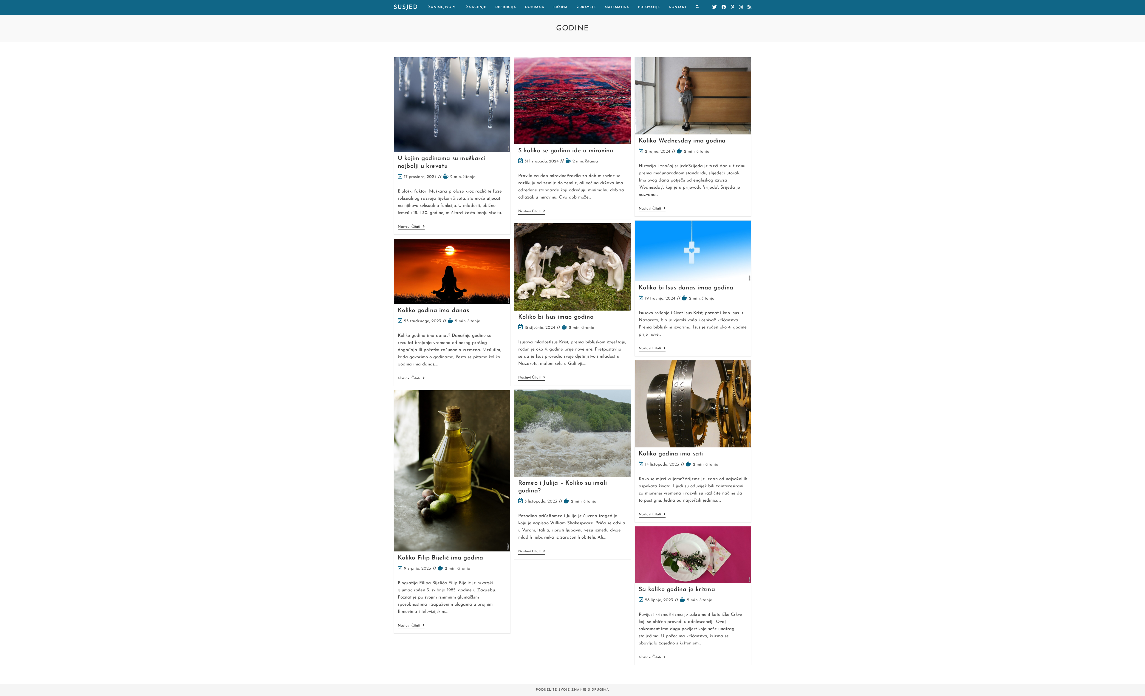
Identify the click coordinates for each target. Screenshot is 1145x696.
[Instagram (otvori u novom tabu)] (740, 7)
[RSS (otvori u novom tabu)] (749, 7)
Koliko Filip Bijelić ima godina (441, 558)
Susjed (406, 7)
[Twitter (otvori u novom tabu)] (714, 7)
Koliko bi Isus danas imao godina (686, 288)
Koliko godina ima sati (671, 454)
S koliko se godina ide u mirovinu (565, 151)
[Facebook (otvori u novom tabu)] (723, 7)
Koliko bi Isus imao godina (556, 317)
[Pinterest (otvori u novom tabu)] (732, 7)
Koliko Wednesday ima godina (682, 141)
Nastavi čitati (411, 227)
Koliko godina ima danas (433, 311)
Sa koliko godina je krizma (677, 590)
